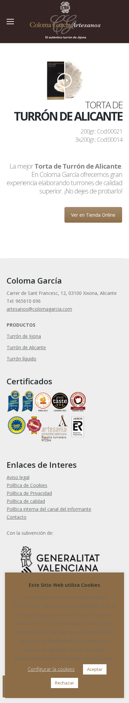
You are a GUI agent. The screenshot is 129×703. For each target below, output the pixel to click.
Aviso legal (18, 477)
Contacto (16, 517)
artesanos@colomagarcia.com (39, 309)
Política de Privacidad (29, 493)
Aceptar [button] (95, 669)
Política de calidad (26, 501)
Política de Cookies (27, 485)
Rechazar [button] (64, 683)
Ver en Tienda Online (93, 215)
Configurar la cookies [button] (51, 669)
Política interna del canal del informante (49, 509)
